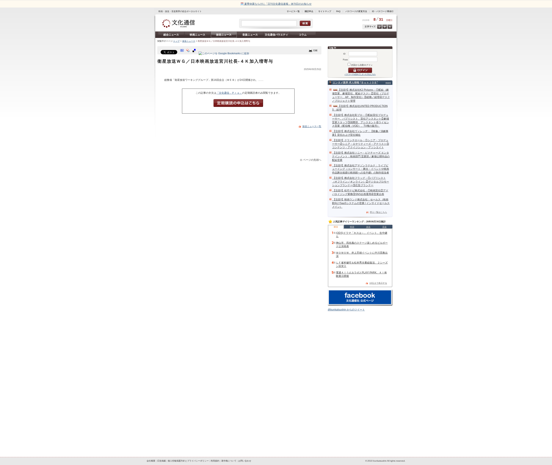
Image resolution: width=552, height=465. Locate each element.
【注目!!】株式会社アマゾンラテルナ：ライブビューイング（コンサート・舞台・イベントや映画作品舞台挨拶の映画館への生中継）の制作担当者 (360, 169)
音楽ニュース (250, 34)
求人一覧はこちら (378, 212)
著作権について (228, 461)
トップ (176, 41)
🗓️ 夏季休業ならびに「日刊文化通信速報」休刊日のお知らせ (276, 3)
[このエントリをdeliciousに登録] (194, 53)
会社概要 (151, 461)
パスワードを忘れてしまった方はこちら (360, 74)
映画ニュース (197, 34)
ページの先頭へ (312, 159)
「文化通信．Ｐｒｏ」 (229, 92)
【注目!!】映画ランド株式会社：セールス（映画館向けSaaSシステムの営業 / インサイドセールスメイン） (361, 203)
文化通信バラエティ (276, 34)
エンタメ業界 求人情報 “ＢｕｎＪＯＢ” (355, 82)
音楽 (384, 227)
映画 (352, 227)
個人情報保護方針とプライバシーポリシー (188, 461)
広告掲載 (161, 461)
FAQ (338, 11)
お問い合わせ (244, 461)
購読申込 (309, 11)
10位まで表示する (378, 283)
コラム (303, 34)
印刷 (313, 50)
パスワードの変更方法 (356, 11)
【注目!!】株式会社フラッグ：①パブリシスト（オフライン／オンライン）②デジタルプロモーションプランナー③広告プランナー (360, 181)
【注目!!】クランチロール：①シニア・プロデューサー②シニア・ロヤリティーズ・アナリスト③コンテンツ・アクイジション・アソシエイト (360, 144)
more (388, 82)
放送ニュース (224, 34)
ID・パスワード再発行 (383, 11)
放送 (368, 227)
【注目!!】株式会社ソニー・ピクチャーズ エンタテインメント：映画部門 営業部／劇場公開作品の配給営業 (361, 156)
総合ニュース (171, 34)
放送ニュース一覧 (311, 126)
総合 (336, 227)
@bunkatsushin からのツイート (346, 309)
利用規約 (215, 461)
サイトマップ (324, 11)
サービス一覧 (293, 11)
